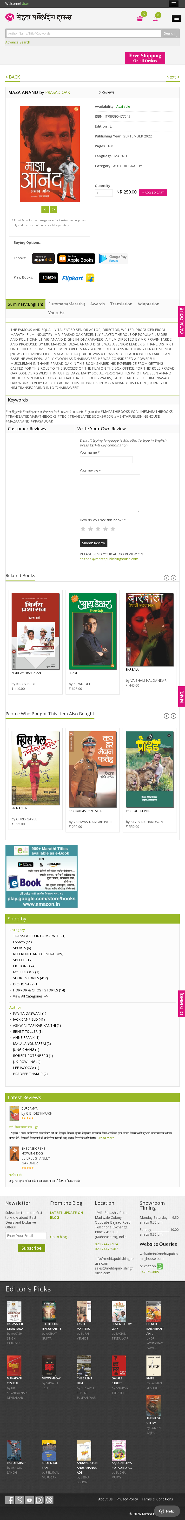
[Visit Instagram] (39, 1500)
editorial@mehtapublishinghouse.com (109, 559)
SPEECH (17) (23, 960)
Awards (97, 304)
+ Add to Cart (153, 193)
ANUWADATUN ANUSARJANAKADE (87, 1468)
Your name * (90, 452)
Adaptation (148, 304)
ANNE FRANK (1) (26, 1037)
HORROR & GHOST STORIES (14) (39, 990)
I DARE (73, 673)
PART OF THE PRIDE (139, 811)
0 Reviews (106, 92)
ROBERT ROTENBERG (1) (33, 1055)
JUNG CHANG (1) (26, 1049)
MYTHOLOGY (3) (26, 972)
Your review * (90, 470)
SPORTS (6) (22, 948)
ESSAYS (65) (22, 941)
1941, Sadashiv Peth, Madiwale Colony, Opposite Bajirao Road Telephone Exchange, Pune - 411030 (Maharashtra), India (113, 1224)
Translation (121, 304)
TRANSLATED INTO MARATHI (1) (39, 935)
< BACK (12, 77)
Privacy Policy (127, 1499)
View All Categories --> (30, 996)
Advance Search (17, 42)
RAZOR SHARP (16, 1463)
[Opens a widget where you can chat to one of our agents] (167, 1512)
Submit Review (93, 543)
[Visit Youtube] (29, 1500)
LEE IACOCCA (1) (26, 1067)
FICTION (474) (24, 966)
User (25, 3)
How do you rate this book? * (103, 520)
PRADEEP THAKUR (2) (30, 1073)
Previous (45, 209)
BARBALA (132, 669)
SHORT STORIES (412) (30, 978)
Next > (173, 77)
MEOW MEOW (51, 1378)
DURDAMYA (29, 1108)
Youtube (56, 312)
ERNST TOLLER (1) (28, 1031)
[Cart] (137, 18)
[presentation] (166, 578)
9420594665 (149, 1271)
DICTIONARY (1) (26, 984)
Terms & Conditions (157, 1499)
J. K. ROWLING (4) (26, 1061)
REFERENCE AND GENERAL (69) (38, 954)
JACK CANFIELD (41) (29, 1019)
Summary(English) (25, 304)
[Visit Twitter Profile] (19, 1500)
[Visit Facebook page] (9, 1500)
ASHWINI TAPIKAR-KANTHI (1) (37, 1025)
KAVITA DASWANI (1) (29, 1013)
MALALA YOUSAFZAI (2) (32, 1043)
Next (53, 209)
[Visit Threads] (49, 1500)
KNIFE (150, 1378)
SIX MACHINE (20, 808)
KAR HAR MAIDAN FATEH (85, 811)
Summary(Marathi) (66, 304)
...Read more (105, 1138)
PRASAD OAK (57, 92)
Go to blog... (59, 1236)
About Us (105, 1499)
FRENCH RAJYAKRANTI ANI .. (155, 1329)
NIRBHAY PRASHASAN (26, 673)
